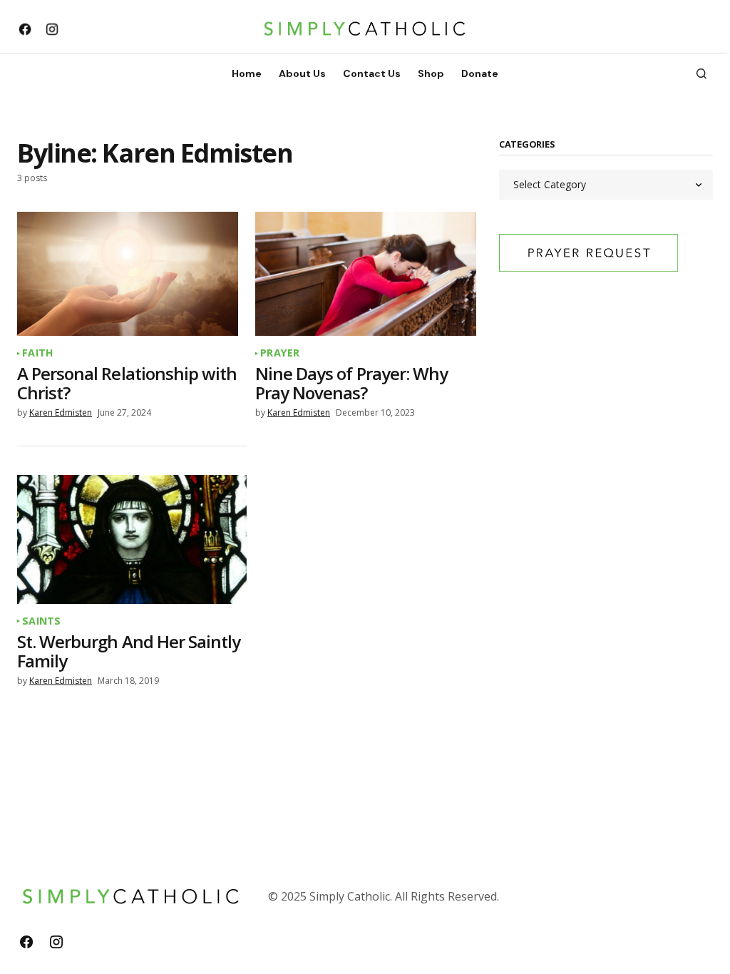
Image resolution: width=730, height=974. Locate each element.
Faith (37, 353)
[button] (701, 73)
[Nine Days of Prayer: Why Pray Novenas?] (365, 274)
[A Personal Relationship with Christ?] (127, 274)
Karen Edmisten (60, 412)
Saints (41, 621)
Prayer (280, 353)
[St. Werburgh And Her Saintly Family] (132, 539)
